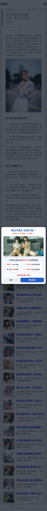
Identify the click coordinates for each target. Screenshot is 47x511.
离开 (11, 280)
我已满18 (32, 280)
